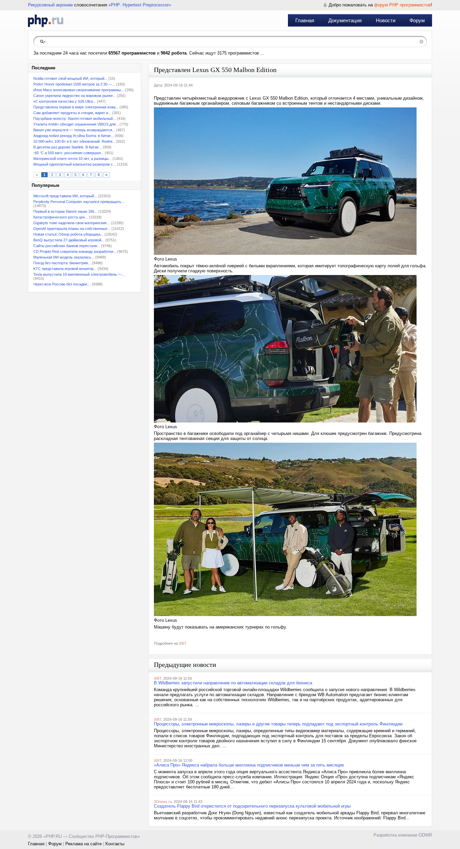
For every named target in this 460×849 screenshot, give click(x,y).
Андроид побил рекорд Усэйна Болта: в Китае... (73, 136)
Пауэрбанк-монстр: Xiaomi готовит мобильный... (74, 118)
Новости (385, 20)
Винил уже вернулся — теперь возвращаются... (74, 130)
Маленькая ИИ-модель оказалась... (63, 257)
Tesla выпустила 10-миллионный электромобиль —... (79, 274)
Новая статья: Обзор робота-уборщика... (68, 234)
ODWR (425, 835)
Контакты (114, 843)
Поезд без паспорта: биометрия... (62, 263)
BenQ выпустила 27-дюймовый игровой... (68, 240)
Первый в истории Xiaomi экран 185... (65, 211)
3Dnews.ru (163, 802)
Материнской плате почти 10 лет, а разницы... (72, 159)
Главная (304, 20)
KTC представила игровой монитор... (65, 269)
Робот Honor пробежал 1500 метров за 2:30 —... (74, 84)
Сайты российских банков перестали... (66, 246)
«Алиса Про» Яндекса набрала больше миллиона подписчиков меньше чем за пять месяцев (249, 765)
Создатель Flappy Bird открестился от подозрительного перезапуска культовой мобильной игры (252, 806)
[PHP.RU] (45, 20)
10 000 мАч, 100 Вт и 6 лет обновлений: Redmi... (74, 141)
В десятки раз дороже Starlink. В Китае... (67, 147)
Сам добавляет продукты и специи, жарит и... (72, 113)
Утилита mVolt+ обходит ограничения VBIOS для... (76, 124)
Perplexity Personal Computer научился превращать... (78, 202)
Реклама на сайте (83, 843)
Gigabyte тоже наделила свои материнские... (71, 223)
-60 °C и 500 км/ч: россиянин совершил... (68, 153)
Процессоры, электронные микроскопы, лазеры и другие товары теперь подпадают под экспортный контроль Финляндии (278, 723)
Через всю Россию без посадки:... (62, 284)
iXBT (183, 643)
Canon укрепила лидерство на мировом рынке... (74, 96)
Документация (345, 20)
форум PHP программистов (402, 4)
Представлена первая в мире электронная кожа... (76, 107)
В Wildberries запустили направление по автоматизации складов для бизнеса (233, 682)
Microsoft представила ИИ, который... (65, 196)
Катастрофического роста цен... (60, 217)
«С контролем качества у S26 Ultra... (64, 101)
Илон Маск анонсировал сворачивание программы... (78, 90)
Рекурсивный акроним (50, 4)
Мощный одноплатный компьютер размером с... (74, 164)
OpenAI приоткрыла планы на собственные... (71, 229)
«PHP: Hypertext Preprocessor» (139, 4)
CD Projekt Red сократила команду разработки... (74, 251)
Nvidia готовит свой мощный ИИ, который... (70, 78)
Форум (417, 20)
